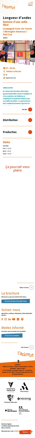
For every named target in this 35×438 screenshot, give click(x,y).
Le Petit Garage (18, 431)
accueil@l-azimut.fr (18, 370)
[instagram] (5, 319)
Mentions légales (6, 424)
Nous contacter (5, 428)
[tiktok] (18, 319)
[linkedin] (9, 319)
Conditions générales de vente (10, 426)
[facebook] (2, 319)
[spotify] (22, 319)
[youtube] (14, 319)
